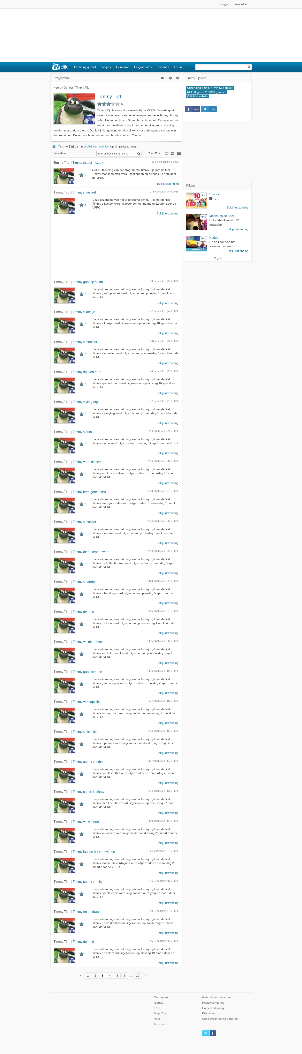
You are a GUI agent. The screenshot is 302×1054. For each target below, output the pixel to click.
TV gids (106, 67)
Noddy (213, 237)
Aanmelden (241, 4)
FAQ (157, 1008)
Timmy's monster (85, 342)
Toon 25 (153, 153)
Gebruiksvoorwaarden (216, 997)
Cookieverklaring (213, 1008)
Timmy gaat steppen (87, 672)
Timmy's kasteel (84, 192)
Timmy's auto (82, 432)
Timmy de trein (83, 612)
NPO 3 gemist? (197, 92)
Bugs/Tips (160, 1013)
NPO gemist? (217, 92)
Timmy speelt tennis (87, 882)
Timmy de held (83, 941)
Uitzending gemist (84, 67)
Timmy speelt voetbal (88, 762)
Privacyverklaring (213, 1002)
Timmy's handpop (85, 582)
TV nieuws (122, 67)
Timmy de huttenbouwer (90, 552)
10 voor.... (215, 194)
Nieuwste (58, 153)
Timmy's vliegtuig (85, 402)
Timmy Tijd (109, 96)
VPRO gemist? (223, 87)
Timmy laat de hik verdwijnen (94, 852)
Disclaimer (209, 1013)
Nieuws (158, 1002)
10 (137, 975)
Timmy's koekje (84, 312)
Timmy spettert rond (87, 372)
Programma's (143, 67)
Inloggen (224, 4)
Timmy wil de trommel (88, 642)
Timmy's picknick (85, 732)
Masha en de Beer (221, 216)
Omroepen (161, 997)
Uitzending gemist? (199, 87)
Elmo (212, 198)
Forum (178, 67)
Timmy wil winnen (86, 822)
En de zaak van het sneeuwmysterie (222, 244)
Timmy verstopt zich (87, 702)
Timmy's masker (84, 522)
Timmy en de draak (86, 911)
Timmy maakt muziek (88, 162)
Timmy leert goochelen (89, 492)
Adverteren (161, 1024)
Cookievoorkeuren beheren (220, 1018)
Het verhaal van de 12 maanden (224, 222)
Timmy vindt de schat (88, 462)
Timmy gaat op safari (88, 282)
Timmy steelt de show (88, 792)
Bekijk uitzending (168, 183)
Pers (157, 1018)
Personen (163, 67)
